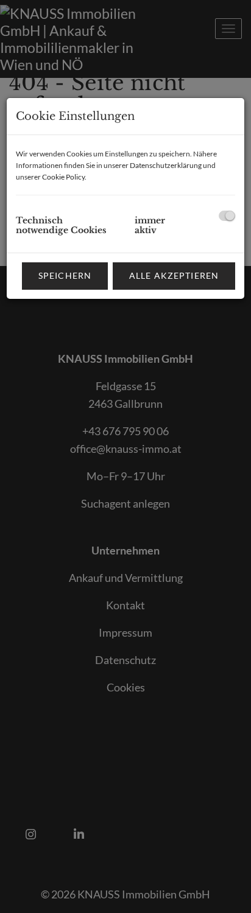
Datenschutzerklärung (166, 165)
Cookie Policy (63, 176)
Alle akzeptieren (174, 275)
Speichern (64, 275)
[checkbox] (227, 216)
